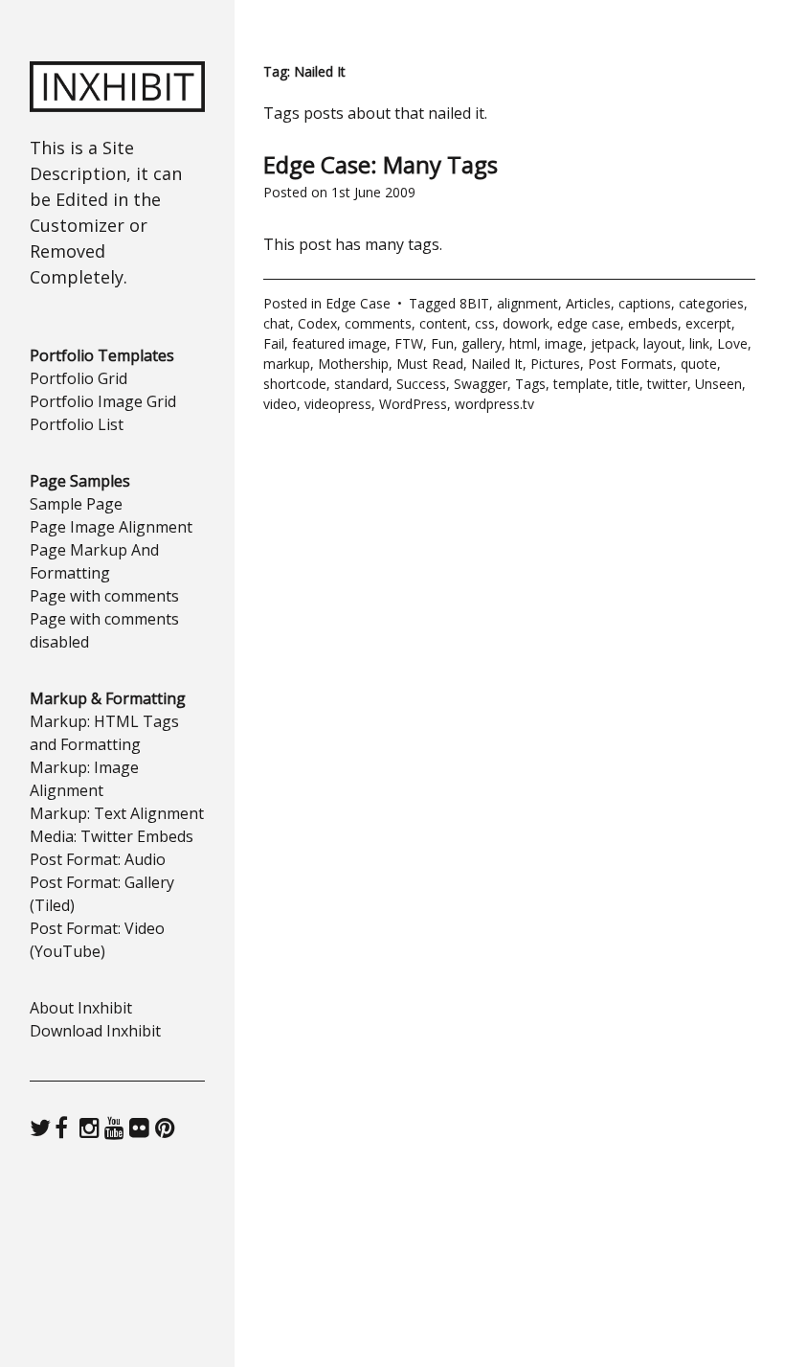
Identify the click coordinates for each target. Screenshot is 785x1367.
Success (421, 384)
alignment (527, 303)
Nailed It (497, 363)
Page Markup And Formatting (94, 561)
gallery (481, 343)
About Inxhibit (81, 1007)
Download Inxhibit (95, 1030)
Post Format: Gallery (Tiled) (102, 894)
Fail (273, 343)
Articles (588, 303)
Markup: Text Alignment (117, 813)
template (581, 384)
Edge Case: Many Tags (380, 164)
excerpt (708, 323)
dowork (526, 323)
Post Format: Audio (98, 859)
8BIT (474, 303)
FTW (408, 343)
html (523, 343)
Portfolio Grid (78, 378)
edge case (588, 323)
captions (644, 303)
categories (711, 303)
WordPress (413, 404)
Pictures (555, 363)
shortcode (294, 384)
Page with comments (104, 595)
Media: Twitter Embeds (111, 836)
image (564, 343)
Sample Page (76, 503)
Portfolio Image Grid (103, 401)
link (699, 343)
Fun (442, 343)
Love (732, 343)
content (443, 323)
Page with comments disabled (104, 630)
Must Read (429, 363)
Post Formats (630, 363)
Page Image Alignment (111, 526)
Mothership (353, 363)
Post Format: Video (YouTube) (97, 940)
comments (378, 323)
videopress (337, 404)
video (280, 404)
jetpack (613, 343)
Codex (317, 323)
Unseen (718, 384)
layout (662, 343)
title (628, 384)
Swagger (480, 384)
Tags (530, 384)
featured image (339, 343)
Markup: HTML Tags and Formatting (104, 733)
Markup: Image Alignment (84, 779)
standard (361, 384)
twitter (667, 384)
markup (286, 363)
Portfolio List (76, 424)
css (485, 323)
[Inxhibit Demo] (118, 106)
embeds (653, 323)
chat (276, 323)
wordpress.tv (494, 404)
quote (699, 363)
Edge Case (358, 303)
